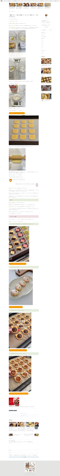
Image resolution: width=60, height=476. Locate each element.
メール (10, 452)
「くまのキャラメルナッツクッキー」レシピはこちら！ (19, 393)
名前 (10, 450)
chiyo (46, 17)
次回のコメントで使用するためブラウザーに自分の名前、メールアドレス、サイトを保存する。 (23, 455)
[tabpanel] (9, 6)
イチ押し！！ (11, 410)
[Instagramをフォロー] (23, 415)
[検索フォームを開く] (58, 1)
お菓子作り (15, 410)
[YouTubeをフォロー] (26, 415)
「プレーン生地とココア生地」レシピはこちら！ (17, 263)
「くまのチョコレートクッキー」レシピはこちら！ (18, 350)
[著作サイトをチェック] (21, 415)
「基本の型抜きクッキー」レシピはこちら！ (17, 113)
